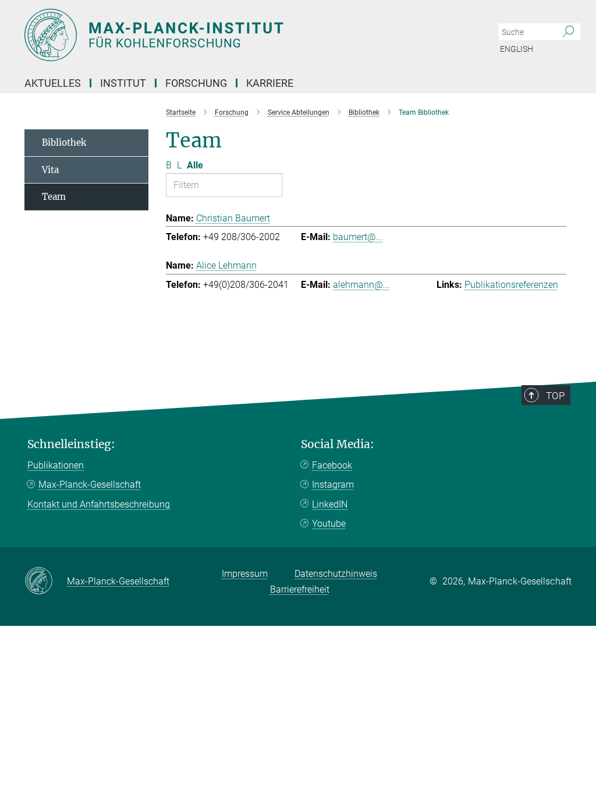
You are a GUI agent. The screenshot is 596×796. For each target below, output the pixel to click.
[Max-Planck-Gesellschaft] (45, 582)
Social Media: (337, 444)
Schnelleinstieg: (71, 444)
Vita (50, 169)
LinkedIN (329, 504)
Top (555, 395)
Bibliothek (64, 142)
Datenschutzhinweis (336, 573)
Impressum (245, 573)
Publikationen (55, 465)
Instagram (333, 484)
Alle (195, 165)
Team (54, 196)
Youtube (329, 523)
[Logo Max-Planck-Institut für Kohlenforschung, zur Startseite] (242, 35)
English (516, 49)
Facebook (332, 465)
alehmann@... (361, 284)
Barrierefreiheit (299, 589)
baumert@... (358, 236)
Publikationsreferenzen (511, 284)
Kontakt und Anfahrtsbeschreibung (98, 504)
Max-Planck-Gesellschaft (89, 484)
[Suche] (568, 32)
